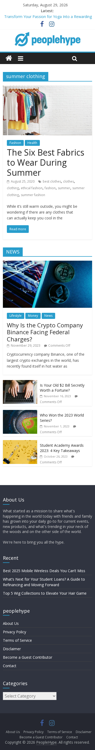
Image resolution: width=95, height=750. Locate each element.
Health (32, 143)
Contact (9, 665)
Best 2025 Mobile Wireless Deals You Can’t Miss (44, 570)
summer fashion (33, 195)
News (48, 315)
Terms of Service (17, 640)
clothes (68, 181)
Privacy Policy (14, 631)
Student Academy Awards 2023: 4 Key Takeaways (62, 448)
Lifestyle (16, 315)
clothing (13, 188)
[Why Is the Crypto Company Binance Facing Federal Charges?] (47, 263)
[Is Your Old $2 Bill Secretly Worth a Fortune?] (20, 382)
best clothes (52, 181)
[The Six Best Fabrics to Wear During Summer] (47, 89)
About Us (11, 623)
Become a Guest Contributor (27, 657)
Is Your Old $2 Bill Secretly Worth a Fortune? (62, 388)
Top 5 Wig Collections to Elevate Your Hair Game (45, 593)
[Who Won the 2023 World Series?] (20, 412)
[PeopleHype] (9, 58)
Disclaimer (12, 648)
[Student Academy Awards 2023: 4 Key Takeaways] (20, 442)
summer (64, 188)
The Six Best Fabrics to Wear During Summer (45, 162)
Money (33, 315)
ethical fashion (31, 188)
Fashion (15, 143)
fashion (50, 188)
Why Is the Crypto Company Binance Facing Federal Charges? (45, 332)
